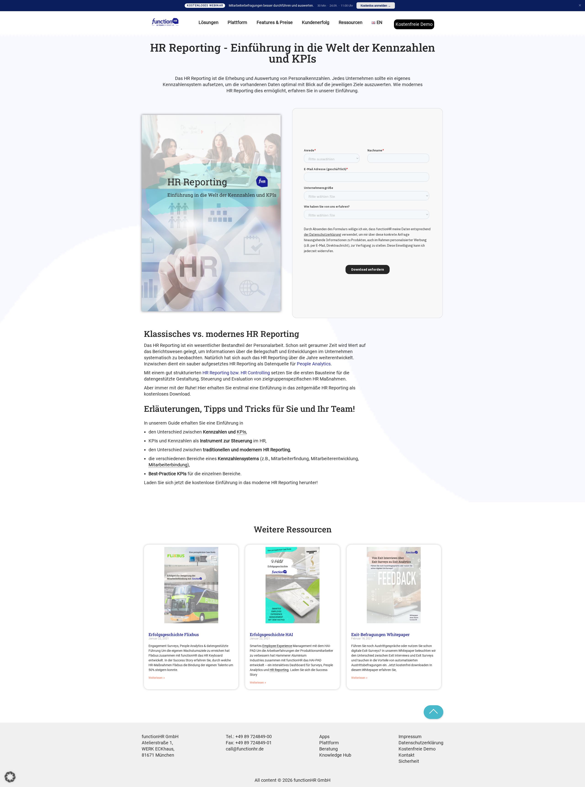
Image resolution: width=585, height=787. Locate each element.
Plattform (329, 742)
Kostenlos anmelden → (376, 5)
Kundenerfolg (315, 22)
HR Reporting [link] (279, 670)
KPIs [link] (241, 432)
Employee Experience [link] (277, 646)
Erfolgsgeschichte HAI (271, 634)
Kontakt (407, 755)
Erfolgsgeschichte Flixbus (174, 634)
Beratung (328, 749)
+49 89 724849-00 (253, 736)
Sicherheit (409, 761)
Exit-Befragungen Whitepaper (380, 634)
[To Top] (433, 712)
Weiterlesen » (157, 677)
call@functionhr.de (245, 749)
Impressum (410, 736)
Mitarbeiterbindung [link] (168, 464)
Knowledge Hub (335, 755)
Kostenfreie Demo (414, 24)
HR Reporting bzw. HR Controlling (236, 372)
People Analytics (314, 364)
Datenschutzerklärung (421, 742)
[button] (10, 777)
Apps (324, 736)
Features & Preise (275, 22)
